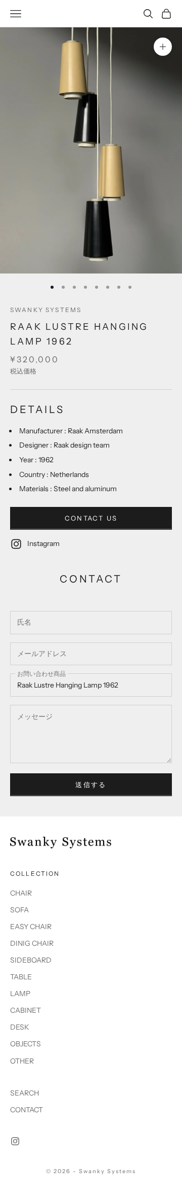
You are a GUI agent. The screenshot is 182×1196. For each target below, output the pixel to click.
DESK (19, 1027)
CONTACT (26, 1109)
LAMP (20, 993)
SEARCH (24, 1093)
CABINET (25, 1010)
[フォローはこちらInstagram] (15, 1141)
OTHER (22, 1061)
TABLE (21, 976)
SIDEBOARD (31, 960)
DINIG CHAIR (32, 943)
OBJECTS (25, 1043)
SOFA (19, 909)
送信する (90, 784)
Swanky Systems (45, 310)
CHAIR (21, 893)
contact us (91, 518)
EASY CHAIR (31, 926)
